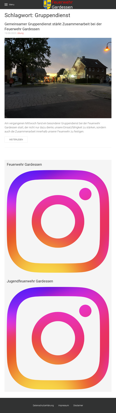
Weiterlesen (16, 139)
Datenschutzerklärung (43, 405)
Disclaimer (78, 405)
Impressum (63, 405)
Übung (20, 33)
